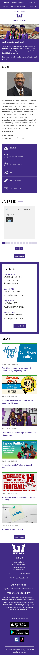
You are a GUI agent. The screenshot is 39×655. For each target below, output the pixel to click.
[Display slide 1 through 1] (3, 243)
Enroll (6, 2)
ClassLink (32, 6)
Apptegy (23, 652)
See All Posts (19, 256)
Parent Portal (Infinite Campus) (14, 6)
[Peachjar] (22, 641)
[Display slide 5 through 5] (15, 243)
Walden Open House (13, 277)
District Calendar (18, 2)
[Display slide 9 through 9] (27, 243)
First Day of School (12, 291)
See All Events (19, 326)
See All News (19, 537)
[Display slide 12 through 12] (35, 243)
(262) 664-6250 (18, 570)
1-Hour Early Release (13, 315)
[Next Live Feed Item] (21, 248)
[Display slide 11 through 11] (32, 243)
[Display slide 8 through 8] (24, 243)
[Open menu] (5, 16)
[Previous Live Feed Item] (17, 248)
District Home (19, 11)
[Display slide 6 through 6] (18, 243)
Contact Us (31, 2)
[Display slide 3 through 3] (9, 243)
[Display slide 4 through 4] (12, 243)
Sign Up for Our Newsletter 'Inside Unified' (18, 589)
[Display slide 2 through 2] (6, 243)
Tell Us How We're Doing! (19, 578)
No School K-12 (11, 303)
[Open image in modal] (9, 219)
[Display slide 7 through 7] (21, 243)
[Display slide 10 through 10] (30, 243)
